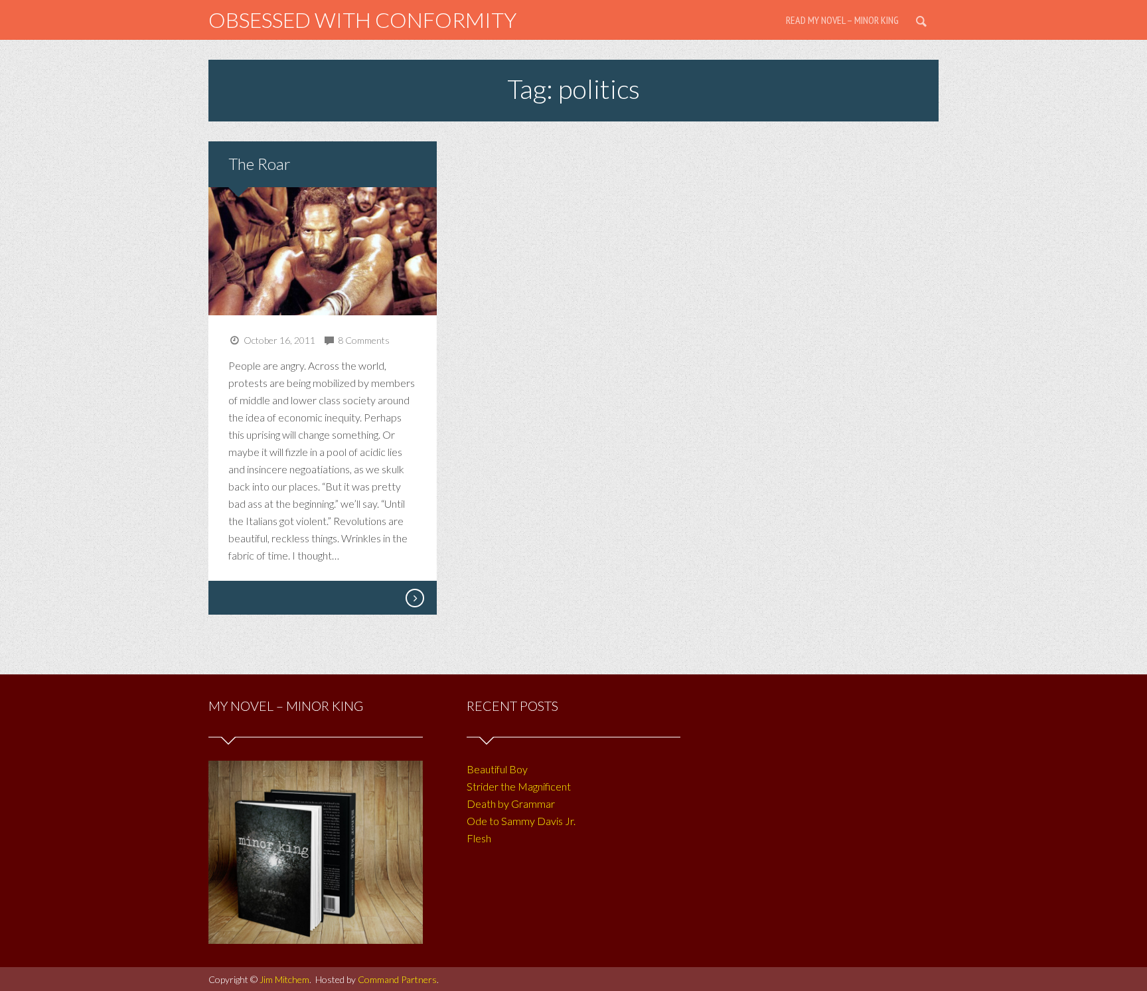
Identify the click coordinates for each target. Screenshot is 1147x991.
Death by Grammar (511, 803)
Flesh (479, 838)
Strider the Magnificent (519, 786)
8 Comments (364, 340)
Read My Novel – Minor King (842, 20)
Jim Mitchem (284, 979)
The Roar (259, 163)
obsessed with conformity (362, 20)
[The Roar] (414, 598)
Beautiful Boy (497, 769)
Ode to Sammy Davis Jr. (521, 820)
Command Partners (397, 979)
